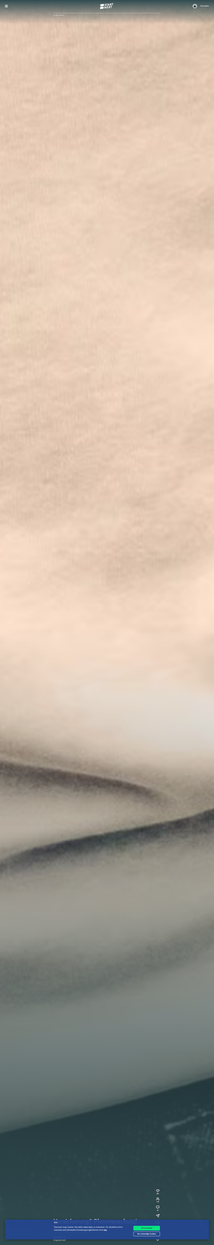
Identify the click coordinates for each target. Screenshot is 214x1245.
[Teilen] (157, 1215)
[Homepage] (107, 6)
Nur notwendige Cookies (146, 1234)
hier (105, 1230)
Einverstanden (146, 1228)
